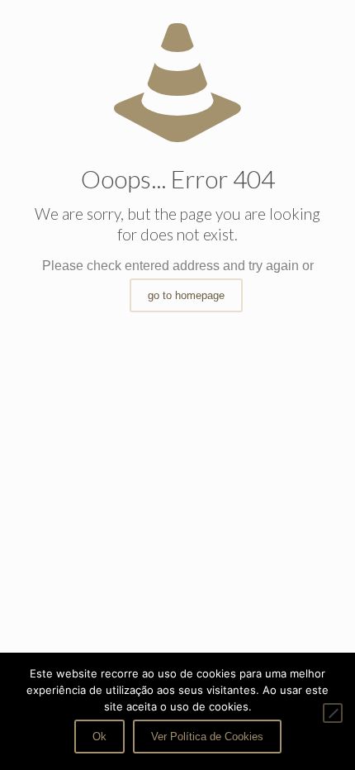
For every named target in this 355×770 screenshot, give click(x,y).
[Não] (333, 713)
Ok (99, 736)
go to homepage (186, 295)
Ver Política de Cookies (207, 736)
